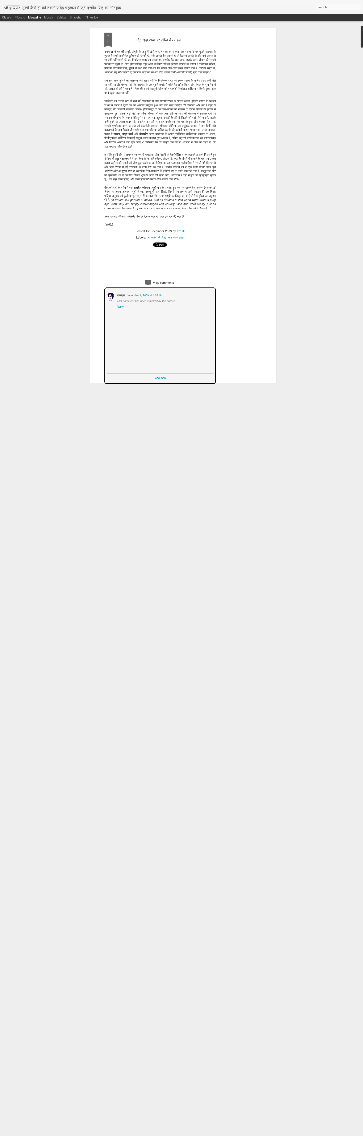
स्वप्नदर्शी (120, 295)
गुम (148, 237)
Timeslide (91, 17)
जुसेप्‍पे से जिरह (158, 237)
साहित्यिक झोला (176, 237)
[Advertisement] (239, 99)
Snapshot (76, 17)
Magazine (34, 17)
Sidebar (62, 17)
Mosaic (49, 17)
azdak (181, 231)
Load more (160, 377)
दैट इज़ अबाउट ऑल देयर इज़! (160, 40)
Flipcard (19, 17)
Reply (119, 306)
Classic (7, 17)
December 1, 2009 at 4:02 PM (144, 295)
